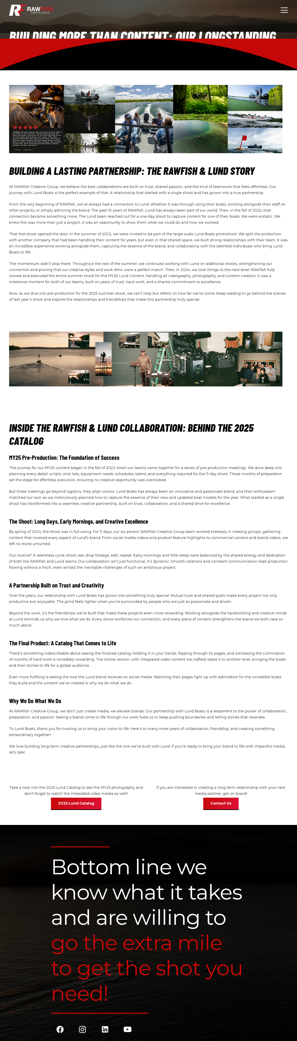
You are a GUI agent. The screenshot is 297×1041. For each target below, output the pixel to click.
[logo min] (31, 10)
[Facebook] (60, 1029)
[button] (284, 10)
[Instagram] (83, 1029)
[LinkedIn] (105, 1029)
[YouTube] (128, 1029)
